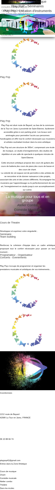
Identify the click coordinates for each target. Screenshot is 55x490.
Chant (2, 475)
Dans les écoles (7, 488)
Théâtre (3, 485)
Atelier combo (6, 481)
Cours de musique (8, 471)
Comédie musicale (8, 478)
